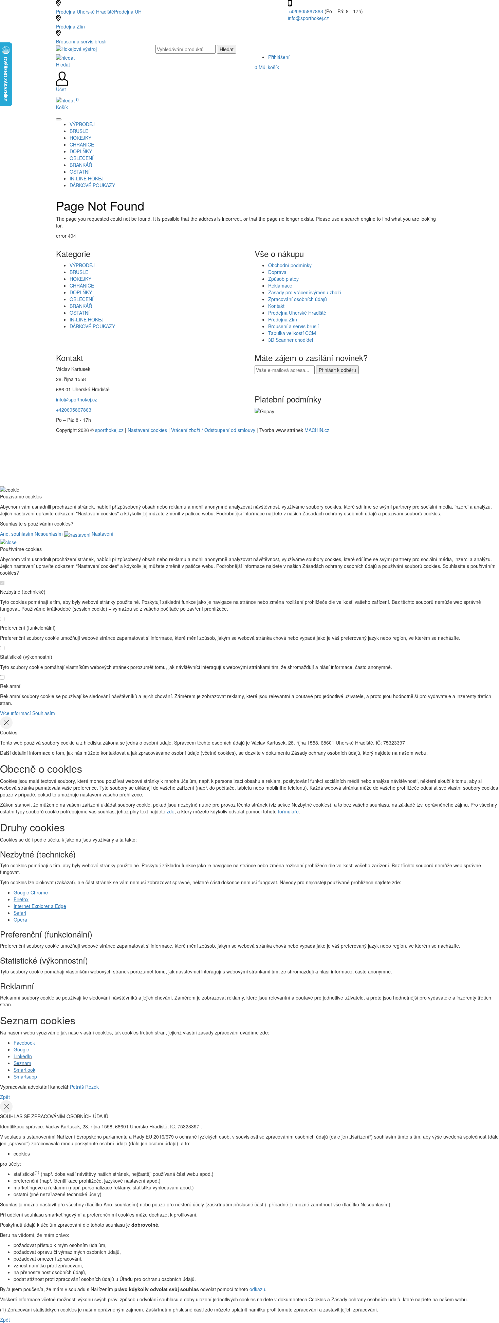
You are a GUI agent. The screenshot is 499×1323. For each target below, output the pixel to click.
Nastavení (101, 533)
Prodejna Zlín (70, 26)
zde (170, 811)
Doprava (277, 272)
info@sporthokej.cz (308, 18)
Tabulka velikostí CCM (292, 333)
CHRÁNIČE (82, 285)
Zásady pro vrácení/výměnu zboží (304, 292)
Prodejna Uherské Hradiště (297, 312)
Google (21, 1049)
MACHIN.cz (316, 430)
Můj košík (267, 67)
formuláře (288, 811)
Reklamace (280, 285)
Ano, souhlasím (16, 533)
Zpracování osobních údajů (297, 299)
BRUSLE (79, 272)
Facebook (24, 1042)
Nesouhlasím (49, 533)
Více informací (15, 713)
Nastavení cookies (147, 430)
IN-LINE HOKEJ (87, 319)
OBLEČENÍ (81, 299)
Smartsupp (25, 1076)
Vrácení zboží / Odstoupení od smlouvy (213, 430)
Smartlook (24, 1069)
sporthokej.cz (109, 430)
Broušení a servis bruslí (81, 41)
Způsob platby (283, 278)
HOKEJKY (80, 278)
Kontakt (276, 305)
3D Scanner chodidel (290, 339)
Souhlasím (43, 713)
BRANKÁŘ (81, 305)
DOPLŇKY (81, 292)
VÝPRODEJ (82, 265)
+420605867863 (306, 11)
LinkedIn (23, 1056)
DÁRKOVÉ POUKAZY (92, 326)
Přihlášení (279, 57)
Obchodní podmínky (290, 265)
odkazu (257, 1289)
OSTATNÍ (80, 312)
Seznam (22, 1063)
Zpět (5, 1096)
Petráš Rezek (84, 1086)
